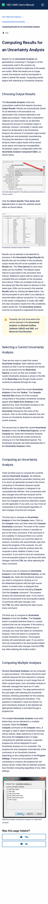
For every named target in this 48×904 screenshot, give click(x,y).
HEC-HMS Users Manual (20, 4)
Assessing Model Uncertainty (13, 22)
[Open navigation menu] (42, 5)
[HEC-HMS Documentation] (3, 4)
